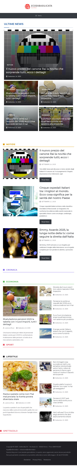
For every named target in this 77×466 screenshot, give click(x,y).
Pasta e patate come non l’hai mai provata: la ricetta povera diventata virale (18, 396)
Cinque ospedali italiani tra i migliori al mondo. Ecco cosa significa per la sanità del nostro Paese (56, 192)
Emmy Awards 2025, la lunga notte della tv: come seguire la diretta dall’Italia (57, 233)
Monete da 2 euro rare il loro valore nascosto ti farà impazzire (55, 96)
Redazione (47, 460)
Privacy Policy (37, 460)
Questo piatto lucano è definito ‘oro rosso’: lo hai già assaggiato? (62, 386)
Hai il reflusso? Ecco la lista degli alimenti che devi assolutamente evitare (63, 414)
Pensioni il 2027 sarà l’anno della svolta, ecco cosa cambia (62, 400)
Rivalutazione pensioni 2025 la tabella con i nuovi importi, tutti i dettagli (21, 96)
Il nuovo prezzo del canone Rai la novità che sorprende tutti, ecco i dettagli (34, 70)
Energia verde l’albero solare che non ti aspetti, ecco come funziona (62, 331)
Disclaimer (27, 460)
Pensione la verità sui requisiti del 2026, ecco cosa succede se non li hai (20, 121)
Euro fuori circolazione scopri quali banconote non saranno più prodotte (56, 121)
